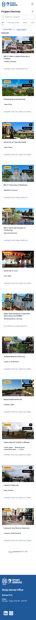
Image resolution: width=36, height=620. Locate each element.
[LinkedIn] (6, 614)
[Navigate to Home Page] (10, 4)
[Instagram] (11, 614)
